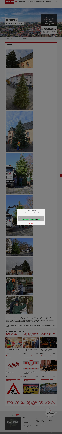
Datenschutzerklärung (32, 222)
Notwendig (21, 217)
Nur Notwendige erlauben (35, 219)
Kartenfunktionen (29, 217)
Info (24, 217)
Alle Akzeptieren (25, 219)
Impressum (31, 223)
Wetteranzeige (38, 217)
